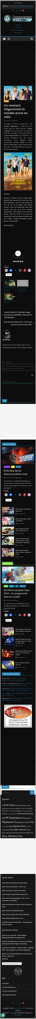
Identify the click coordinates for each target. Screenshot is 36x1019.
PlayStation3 (27, 818)
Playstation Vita (21, 822)
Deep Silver (23, 808)
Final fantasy (11, 811)
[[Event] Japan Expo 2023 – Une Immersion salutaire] (8, 631)
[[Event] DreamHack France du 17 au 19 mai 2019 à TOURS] (8, 654)
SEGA (7, 826)
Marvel (15, 814)
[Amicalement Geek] (4, 39)
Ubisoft (22, 829)
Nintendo (21, 813)
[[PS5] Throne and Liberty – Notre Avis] (8, 511)
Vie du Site (22, 586)
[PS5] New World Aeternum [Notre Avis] (15, 472)
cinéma (13, 808)
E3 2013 (28, 808)
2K (3, 805)
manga (11, 814)
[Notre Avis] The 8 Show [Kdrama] (12, 910)
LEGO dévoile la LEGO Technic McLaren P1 (22, 530)
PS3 (29, 822)
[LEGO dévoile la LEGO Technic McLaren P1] (8, 531)
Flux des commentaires (9, 991)
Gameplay (17, 811)
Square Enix (19, 826)
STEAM (4, 830)
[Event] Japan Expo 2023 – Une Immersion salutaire (23, 630)
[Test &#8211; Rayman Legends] (9, 296)
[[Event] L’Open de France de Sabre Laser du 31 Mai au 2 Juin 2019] (8, 642)
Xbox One (17, 836)
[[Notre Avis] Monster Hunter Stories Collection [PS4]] (8, 553)
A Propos (18, 27)
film (7, 811)
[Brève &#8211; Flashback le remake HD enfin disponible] (22, 283)
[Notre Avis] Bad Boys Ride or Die (12, 918)
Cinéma (6, 101)
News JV (11, 586)
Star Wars (28, 826)
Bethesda (8, 808)
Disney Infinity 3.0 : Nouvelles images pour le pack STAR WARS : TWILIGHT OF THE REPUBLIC (18, 315)
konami (4, 814)
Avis (15, 805)
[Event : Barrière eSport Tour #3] (8, 665)
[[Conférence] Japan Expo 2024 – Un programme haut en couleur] (18, 575)
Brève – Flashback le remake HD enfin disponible (22, 289)
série (7, 830)
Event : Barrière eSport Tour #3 (23, 664)
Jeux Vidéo (7, 466)
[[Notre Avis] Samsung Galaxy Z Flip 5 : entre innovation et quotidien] (8, 542)
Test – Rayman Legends (8, 301)
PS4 (32, 822)
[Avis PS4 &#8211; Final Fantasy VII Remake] (9, 283)
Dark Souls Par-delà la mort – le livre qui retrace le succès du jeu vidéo (18, 323)
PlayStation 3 (16, 817)
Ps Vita (3, 826)
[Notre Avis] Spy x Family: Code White (23, 520)
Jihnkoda (15, 120)
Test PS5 (18, 466)
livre (8, 814)
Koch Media (29, 811)
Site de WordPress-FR (9, 995)
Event (5, 586)
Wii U (29, 833)
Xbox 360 (7, 836)
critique (17, 808)
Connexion (5, 983)
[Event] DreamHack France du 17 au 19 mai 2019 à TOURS (24, 653)
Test (13, 466)
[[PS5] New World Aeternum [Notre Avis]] (18, 455)
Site (17, 586)
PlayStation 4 (9, 821)
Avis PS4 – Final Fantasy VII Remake (8, 289)
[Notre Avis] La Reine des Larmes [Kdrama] (15, 914)
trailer (16, 829)
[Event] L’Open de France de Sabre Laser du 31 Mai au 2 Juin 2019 (23, 641)
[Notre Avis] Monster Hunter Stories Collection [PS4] (23, 552)
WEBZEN (24, 833)
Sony (11, 826)
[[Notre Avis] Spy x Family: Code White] (8, 521)
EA (31, 808)
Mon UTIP (18, 33)
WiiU (32, 833)
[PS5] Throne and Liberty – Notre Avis (24, 510)
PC (7, 817)
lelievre (4, 693)
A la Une (9, 805)
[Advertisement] (18, 60)
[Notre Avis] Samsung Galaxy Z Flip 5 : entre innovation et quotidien (23, 540)
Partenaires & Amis (18, 30)
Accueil (18, 25)
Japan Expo (23, 811)
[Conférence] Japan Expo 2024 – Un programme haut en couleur (17, 593)
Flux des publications (8, 987)
